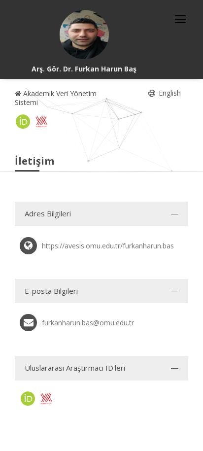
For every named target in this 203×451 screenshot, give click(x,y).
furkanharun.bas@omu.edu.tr (88, 322)
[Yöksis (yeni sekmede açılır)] (41, 121)
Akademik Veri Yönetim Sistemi (56, 98)
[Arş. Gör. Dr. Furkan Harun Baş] (84, 34)
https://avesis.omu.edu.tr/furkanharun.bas (108, 245)
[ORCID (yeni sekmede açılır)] (23, 121)
